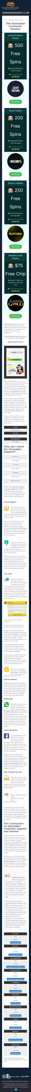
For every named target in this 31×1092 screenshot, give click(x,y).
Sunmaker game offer (15, 954)
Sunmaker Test (15, 1053)
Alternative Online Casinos (15, 342)
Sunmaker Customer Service (15, 979)
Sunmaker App (15, 1003)
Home (5, 19)
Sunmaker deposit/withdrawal (15, 967)
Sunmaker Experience (15, 1040)
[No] (29, 1087)
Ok (16, 1089)
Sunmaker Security (15, 1027)
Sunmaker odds (15, 942)
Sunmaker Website (15, 991)
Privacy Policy (19, 1081)
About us (25, 1081)
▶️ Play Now (15, 102)
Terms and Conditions (8, 1081)
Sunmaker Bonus (15, 1015)
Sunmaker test (7, 837)
